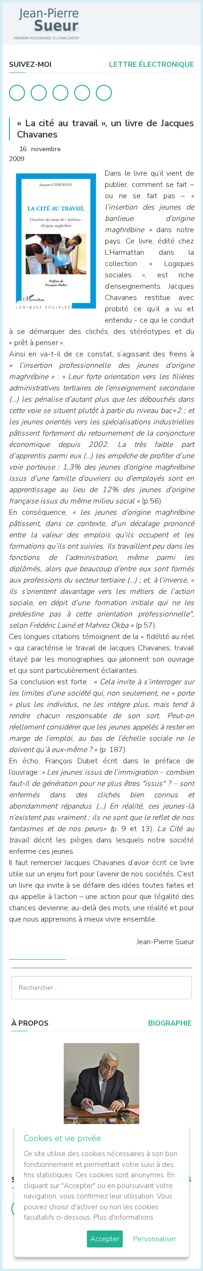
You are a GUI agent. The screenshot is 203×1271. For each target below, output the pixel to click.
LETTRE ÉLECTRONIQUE (150, 64)
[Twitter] (39, 93)
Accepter (104, 1239)
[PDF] (184, 150)
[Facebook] (17, 93)
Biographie (169, 1023)
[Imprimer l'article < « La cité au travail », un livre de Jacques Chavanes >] (170, 150)
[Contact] (82, 93)
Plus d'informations (123, 1217)
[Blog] (60, 93)
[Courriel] (104, 93)
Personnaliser (154, 1239)
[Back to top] (173, 1241)
